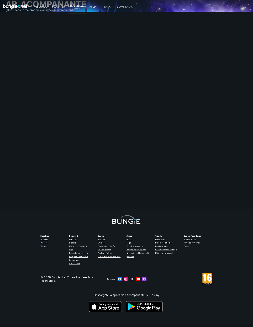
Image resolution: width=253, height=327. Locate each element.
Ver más (44, 246)
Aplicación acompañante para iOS (30, 63)
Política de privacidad (136, 249)
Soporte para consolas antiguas (29, 77)
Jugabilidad (15, 36)
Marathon (58, 6)
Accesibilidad (16, 57)
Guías (128, 239)
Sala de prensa (104, 249)
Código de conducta (19, 102)
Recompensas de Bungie (166, 249)
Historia (13, 32)
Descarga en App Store (107, 306)
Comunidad (77, 5)
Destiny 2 (41, 6)
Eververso (14, 50)
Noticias (44, 239)
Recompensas (124, 6)
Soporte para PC (19, 70)
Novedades (160, 239)
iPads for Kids (190, 239)
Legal (128, 243)
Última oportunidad (164, 253)
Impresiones (16, 26)
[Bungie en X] (132, 279)
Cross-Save (74, 263)
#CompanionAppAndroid (94, 95)
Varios (12, 91)
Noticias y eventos (192, 243)
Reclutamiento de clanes (24, 84)
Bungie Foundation (192, 236)
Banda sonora (161, 246)
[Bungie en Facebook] (120, 279)
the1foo (72, 60)
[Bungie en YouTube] (138, 279)
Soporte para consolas (23, 74)
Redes (12, 46)
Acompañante (17, 81)
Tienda (106, 6)
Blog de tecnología (106, 246)
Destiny (15, 6)
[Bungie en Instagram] (126, 279)
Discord (44, 243)
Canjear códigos (105, 253)
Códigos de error (19, 43)
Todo (11, 19)
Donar (186, 246)
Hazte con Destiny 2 (78, 246)
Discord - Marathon (20, 98)
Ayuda (93, 6)
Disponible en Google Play (145, 306)
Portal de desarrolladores (109, 256)
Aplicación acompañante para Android (33, 67)
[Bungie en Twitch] (144, 279)
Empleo (101, 243)
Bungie (101, 236)
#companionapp (75, 95)
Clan (71, 249)
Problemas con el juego (23, 53)
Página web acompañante (25, 60)
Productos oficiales (164, 243)
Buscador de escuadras (79, 253)
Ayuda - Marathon (19, 94)
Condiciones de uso (135, 246)
